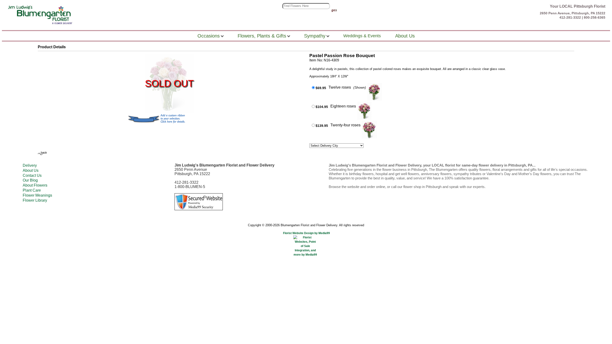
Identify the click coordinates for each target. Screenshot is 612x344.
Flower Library (35, 200)
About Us (30, 170)
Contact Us (32, 175)
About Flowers (35, 185)
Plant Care (32, 190)
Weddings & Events (362, 35)
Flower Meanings (37, 195)
